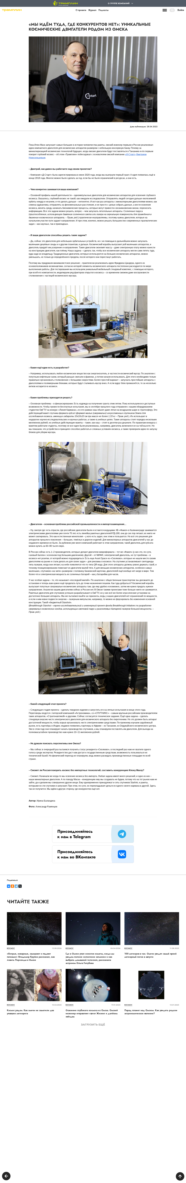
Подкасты (103, 10)
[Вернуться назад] (6, 1176)
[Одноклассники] (12, 886)
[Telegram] (16, 886)
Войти (181, 10)
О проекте (81, 10)
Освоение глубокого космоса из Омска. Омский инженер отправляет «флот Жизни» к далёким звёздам (92, 1013)
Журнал (92, 10)
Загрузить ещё (93, 1024)
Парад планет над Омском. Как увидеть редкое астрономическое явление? (150, 1012)
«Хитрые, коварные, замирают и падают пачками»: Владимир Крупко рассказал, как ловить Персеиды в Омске (31, 957)
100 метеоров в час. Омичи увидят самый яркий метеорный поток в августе (150, 955)
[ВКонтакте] (8, 886)
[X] (20, 886)
